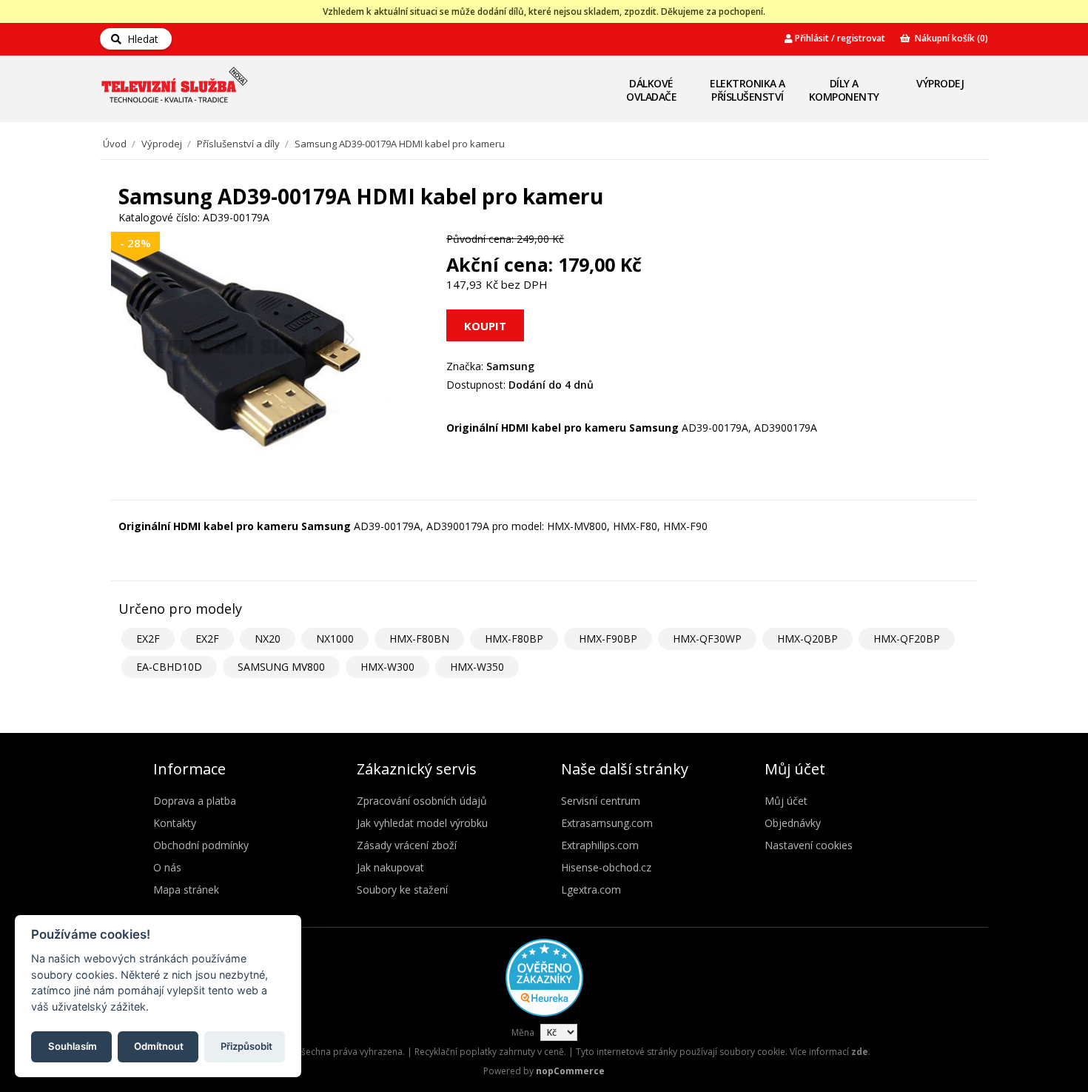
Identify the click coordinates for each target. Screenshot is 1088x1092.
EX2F (148, 639)
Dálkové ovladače (651, 90)
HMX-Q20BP (807, 639)
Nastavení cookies (809, 845)
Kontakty (174, 823)
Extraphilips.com (600, 845)
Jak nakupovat (390, 867)
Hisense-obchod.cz (606, 867)
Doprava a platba (194, 801)
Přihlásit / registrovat (839, 38)
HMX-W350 (477, 667)
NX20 (268, 639)
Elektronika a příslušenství (747, 90)
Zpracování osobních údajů (422, 801)
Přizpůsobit (246, 1045)
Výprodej (940, 83)
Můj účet (786, 801)
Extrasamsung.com (607, 823)
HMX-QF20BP (906, 639)
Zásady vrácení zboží (407, 845)
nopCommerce (570, 1071)
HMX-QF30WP (707, 639)
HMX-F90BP (608, 639)
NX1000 (335, 639)
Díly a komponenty (844, 90)
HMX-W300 (387, 667)
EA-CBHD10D (169, 667)
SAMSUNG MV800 (281, 667)
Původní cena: (480, 239)
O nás (167, 867)
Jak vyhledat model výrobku (422, 823)
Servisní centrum (600, 801)
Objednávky (793, 823)
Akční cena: (499, 264)
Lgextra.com (591, 889)
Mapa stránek (186, 889)
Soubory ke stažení (402, 889)
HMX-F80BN (419, 639)
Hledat (139, 39)
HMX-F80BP (514, 639)
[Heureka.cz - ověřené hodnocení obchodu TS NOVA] (544, 1013)
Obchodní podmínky (201, 845)
